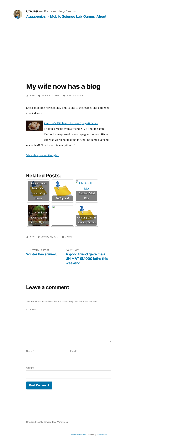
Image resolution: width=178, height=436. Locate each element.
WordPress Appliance (78, 434)
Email (73, 351)
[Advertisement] (89, 48)
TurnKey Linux (102, 434)
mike (31, 95)
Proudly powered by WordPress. (51, 422)
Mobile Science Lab (66, 16)
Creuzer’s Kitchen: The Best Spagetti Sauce (71, 123)
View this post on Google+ (42, 155)
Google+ (69, 236)
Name (30, 351)
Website (30, 367)
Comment (32, 309)
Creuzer (32, 11)
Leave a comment (75, 95)
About (101, 16)
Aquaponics (36, 16)
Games (89, 16)
